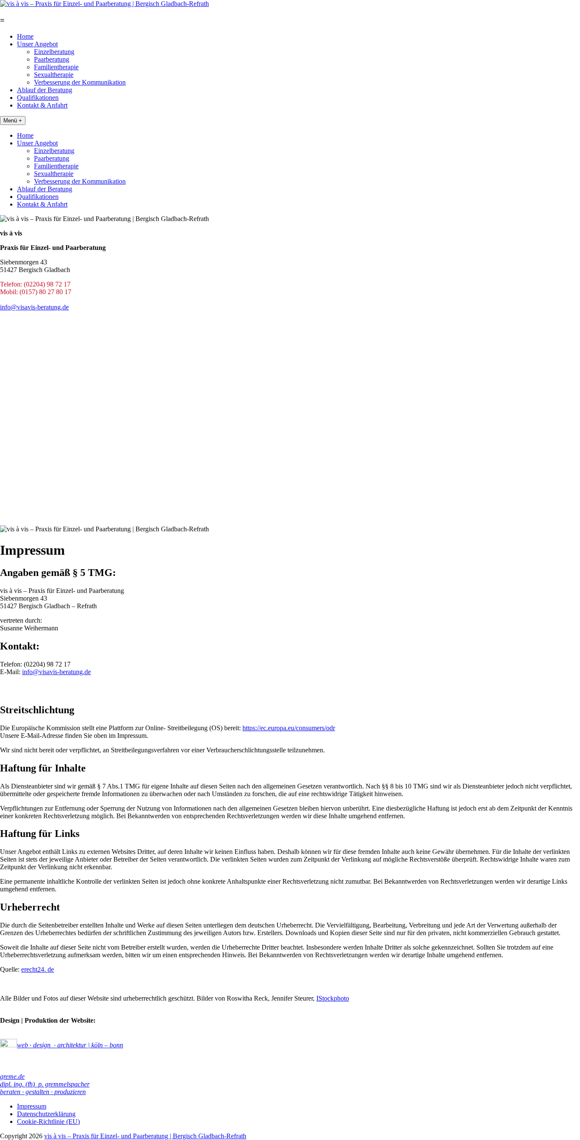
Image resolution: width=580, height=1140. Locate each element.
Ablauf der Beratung (44, 90)
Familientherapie (56, 67)
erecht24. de (37, 969)
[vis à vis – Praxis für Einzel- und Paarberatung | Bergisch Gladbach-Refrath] (104, 3)
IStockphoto (332, 998)
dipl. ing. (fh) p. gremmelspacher (45, 1084)
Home (25, 36)
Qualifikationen (38, 97)
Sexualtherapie (53, 74)
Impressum (31, 1106)
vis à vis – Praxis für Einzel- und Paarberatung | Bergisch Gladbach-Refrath (145, 1136)
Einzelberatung (54, 51)
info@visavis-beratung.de (34, 307)
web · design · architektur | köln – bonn (70, 1045)
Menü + (12, 120)
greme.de (12, 1076)
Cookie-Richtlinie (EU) (48, 1121)
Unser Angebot (37, 44)
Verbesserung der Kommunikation (80, 82)
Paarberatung (51, 59)
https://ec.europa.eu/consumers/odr (288, 728)
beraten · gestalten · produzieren (43, 1091)
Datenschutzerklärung (46, 1113)
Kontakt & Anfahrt (42, 105)
